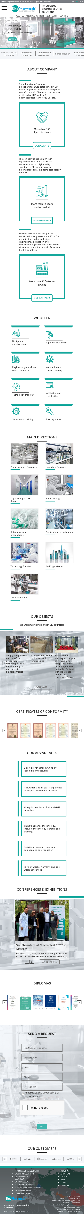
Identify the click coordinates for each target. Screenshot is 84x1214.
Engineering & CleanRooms (44, 53)
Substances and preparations (28, 1188)
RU (83, 2)
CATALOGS (40, 16)
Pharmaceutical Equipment (9, 53)
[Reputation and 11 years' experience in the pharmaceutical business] (42, 789)
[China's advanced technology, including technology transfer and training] (42, 828)
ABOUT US (20, 16)
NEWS (48, 16)
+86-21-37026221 (27, 2)
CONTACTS (64, 16)
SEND (42, 1127)
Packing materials (23, 1190)
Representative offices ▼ (43, 2)
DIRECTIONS (30, 16)
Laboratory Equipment (26, 53)
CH (80, 2)
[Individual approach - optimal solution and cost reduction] (42, 848)
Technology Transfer (24, 1185)
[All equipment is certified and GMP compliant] (42, 808)
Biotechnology (62, 54)
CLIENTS (55, 16)
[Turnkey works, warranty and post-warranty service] (42, 868)
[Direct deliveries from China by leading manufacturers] (42, 769)
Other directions (22, 1193)
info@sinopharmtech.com (11, 2)
